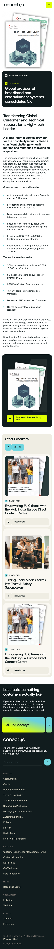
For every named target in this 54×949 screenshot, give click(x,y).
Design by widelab (12, 943)
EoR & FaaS (9, 862)
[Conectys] (13, 5)
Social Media (9, 778)
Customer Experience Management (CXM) (24, 852)
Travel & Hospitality (13, 795)
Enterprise (8, 924)
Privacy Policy (10, 938)
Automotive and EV (13, 816)
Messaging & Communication (18, 811)
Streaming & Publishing (15, 806)
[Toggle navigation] (49, 5)
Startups (7, 918)
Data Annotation (11, 873)
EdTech (7, 822)
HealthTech (9, 833)
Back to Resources (18, 75)
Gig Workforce (10, 868)
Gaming (7, 784)
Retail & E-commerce (14, 789)
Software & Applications (15, 800)
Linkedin (7, 900)
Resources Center (12, 887)
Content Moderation (13, 857)
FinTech (7, 827)
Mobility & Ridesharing (14, 838)
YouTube (7, 905)
